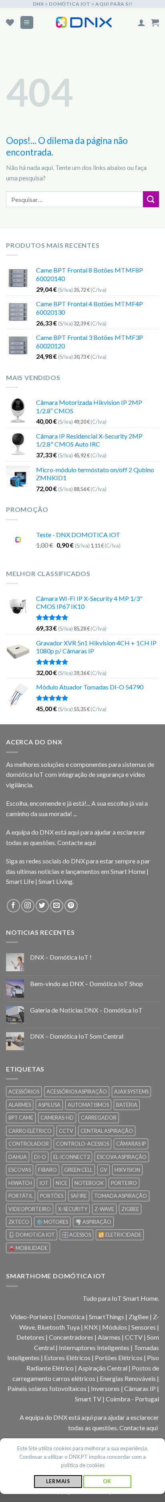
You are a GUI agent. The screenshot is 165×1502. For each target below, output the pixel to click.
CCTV (66, 1131)
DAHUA (17, 1157)
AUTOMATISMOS (88, 1105)
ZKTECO (18, 1222)
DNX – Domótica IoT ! (61, 957)
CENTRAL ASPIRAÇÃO (106, 1131)
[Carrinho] (155, 22)
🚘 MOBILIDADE (28, 1248)
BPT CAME (20, 1117)
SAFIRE (78, 1196)
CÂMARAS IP (131, 1143)
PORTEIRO (124, 1183)
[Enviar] (151, 199)
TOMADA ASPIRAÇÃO (120, 1196)
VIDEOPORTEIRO (29, 1209)
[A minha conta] (141, 22)
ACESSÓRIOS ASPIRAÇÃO (76, 1091)
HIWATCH (20, 1183)
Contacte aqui (76, 842)
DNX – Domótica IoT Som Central (76, 1036)
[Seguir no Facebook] (13, 905)
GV (103, 1169)
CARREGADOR (99, 1117)
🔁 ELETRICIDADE (119, 1234)
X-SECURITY (72, 1209)
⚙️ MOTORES (52, 1222)
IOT (43, 1183)
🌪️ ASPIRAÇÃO (93, 1222)
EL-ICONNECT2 (71, 1157)
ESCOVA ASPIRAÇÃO (122, 1157)
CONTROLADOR (28, 1143)
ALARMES (19, 1105)
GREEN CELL (78, 1169)
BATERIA (126, 1105)
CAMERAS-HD (57, 1117)
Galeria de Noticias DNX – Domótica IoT (86, 1010)
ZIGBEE (130, 1209)
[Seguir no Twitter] (42, 905)
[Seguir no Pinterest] (71, 905)
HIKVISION (127, 1169)
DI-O (40, 1157)
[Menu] (27, 22)
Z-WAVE (104, 1209)
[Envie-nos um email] (56, 905)
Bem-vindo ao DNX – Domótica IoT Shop (86, 983)
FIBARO (47, 1169)
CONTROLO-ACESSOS (82, 1143)
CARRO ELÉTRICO (30, 1131)
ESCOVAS (19, 1169)
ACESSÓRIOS (23, 1091)
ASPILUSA (49, 1105)
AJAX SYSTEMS (131, 1091)
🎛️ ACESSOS (76, 1234)
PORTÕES (51, 1196)
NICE (61, 1183)
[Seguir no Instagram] (27, 905)
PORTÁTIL (20, 1196)
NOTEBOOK (89, 1183)
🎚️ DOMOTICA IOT (31, 1234)
